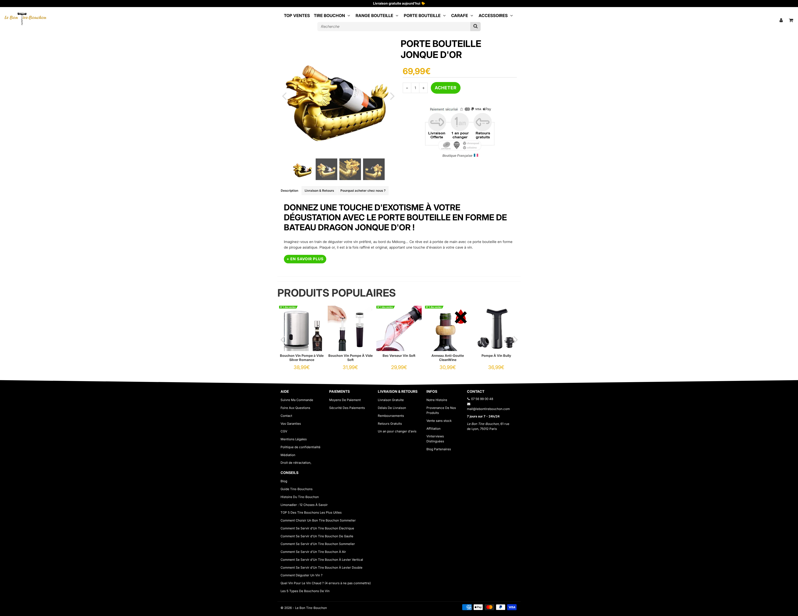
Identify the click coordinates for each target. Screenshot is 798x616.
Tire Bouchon (329, 15)
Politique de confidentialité (300, 447)
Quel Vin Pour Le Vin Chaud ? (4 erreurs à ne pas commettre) (326, 583)
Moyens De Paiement (345, 400)
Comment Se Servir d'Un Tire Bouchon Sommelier (318, 544)
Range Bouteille (374, 15)
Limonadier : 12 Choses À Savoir (304, 505)
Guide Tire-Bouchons (297, 489)
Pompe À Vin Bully (496, 355)
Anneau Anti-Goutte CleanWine (447, 357)
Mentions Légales (294, 439)
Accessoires (493, 15)
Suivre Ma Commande (297, 400)
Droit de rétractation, (296, 463)
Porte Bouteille (422, 15)
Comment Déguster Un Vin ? (302, 575)
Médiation (288, 455)
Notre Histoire (436, 400)
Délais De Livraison (392, 408)
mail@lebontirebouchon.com (488, 409)
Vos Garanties (291, 424)
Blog (284, 481)
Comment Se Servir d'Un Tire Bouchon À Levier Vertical (322, 560)
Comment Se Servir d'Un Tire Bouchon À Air (313, 552)
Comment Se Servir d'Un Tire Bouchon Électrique (317, 528)
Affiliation (433, 429)
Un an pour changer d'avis (397, 431)
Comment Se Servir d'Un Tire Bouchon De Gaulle (317, 536)
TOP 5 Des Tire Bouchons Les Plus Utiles (311, 512)
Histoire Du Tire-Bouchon (300, 497)
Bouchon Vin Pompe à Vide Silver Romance (302, 357)
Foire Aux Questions (295, 408)
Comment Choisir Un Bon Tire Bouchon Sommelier (318, 520)
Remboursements (391, 416)
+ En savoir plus (305, 259)
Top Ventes (297, 15)
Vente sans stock (439, 421)
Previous (284, 96)
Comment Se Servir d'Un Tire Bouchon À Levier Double (321, 567)
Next (392, 96)
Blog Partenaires (438, 449)
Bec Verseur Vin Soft (399, 355)
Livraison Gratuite (391, 400)
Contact (286, 416)
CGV (284, 431)
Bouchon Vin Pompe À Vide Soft (350, 357)
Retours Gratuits (390, 424)
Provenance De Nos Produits (441, 410)
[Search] (475, 26)
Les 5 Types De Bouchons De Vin (305, 591)
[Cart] (791, 20)
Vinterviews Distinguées (435, 438)
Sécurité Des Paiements (347, 408)
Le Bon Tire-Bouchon (311, 608)
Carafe (459, 15)
